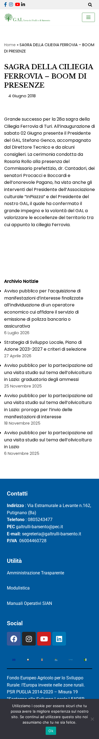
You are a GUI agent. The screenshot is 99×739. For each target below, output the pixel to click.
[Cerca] (90, 4)
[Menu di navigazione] (88, 17)
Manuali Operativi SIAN (29, 603)
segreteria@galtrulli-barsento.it (51, 533)
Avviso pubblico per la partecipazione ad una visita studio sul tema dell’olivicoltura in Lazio (48, 440)
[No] (92, 719)
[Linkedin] (59, 639)
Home (10, 45)
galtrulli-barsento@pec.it (39, 526)
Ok (50, 731)
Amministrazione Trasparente (35, 572)
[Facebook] (14, 639)
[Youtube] (44, 639)
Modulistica (18, 588)
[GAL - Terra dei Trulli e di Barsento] (27, 17)
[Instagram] (29, 639)
